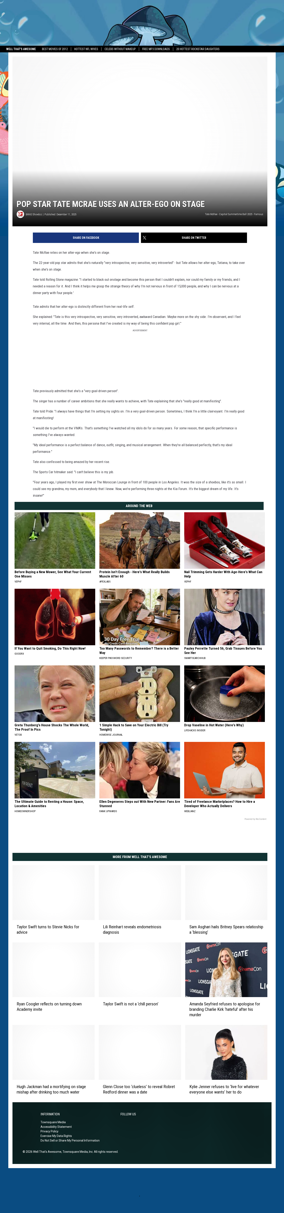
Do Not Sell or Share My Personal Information (70, 1140)
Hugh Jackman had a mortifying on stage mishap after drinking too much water (51, 1089)
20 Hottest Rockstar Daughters (198, 49)
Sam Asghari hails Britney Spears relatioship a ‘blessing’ (226, 929)
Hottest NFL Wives (86, 49)
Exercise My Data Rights (56, 1136)
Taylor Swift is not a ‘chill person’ (130, 1003)
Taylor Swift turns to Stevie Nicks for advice (48, 929)
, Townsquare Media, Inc (77, 1151)
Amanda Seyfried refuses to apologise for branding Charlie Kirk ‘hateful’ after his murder (224, 1009)
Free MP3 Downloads (156, 49)
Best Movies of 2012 (55, 49)
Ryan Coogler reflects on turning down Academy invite (49, 1006)
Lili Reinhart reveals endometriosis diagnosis (132, 929)
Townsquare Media (53, 1122)
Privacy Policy (49, 1131)
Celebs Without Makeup (120, 49)
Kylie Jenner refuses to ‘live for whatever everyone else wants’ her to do (224, 1089)
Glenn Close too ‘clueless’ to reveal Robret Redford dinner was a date (139, 1089)
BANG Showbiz (34, 214)
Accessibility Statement (56, 1126)
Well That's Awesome (21, 49)
